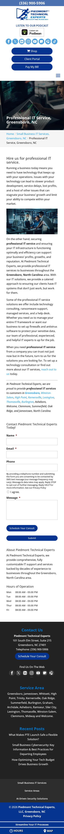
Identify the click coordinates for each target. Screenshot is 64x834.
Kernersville (34, 397)
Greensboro (32, 393)
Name (11, 435)
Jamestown (31, 694)
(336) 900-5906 (32, 2)
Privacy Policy (32, 816)
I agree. (15, 492)
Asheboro (26, 707)
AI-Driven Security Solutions (32, 798)
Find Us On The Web (32, 667)
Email (11, 448)
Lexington (48, 397)
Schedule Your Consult (22, 528)
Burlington (27, 402)
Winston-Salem (46, 711)
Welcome (47, 716)
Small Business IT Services (32, 782)
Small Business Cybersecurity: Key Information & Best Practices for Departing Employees (33, 749)
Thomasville (13, 402)
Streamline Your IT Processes (32, 824)
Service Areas (32, 790)
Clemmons (17, 716)
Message (13, 498)
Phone (10, 461)
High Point (21, 397)
